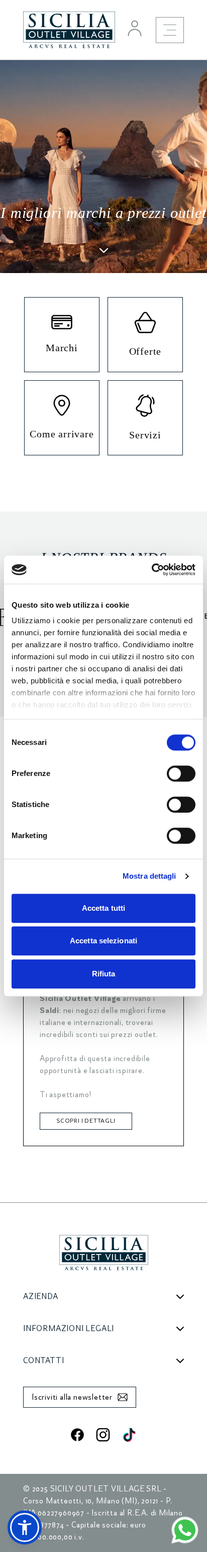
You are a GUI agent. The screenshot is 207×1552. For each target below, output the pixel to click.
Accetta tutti (103, 908)
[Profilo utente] (135, 28)
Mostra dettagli (149, 876)
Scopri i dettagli (86, 1121)
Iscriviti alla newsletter (72, 1397)
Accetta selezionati (103, 940)
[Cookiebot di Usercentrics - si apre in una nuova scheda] (151, 569)
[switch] (181, 773)
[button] (24, 1527)
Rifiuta (104, 973)
